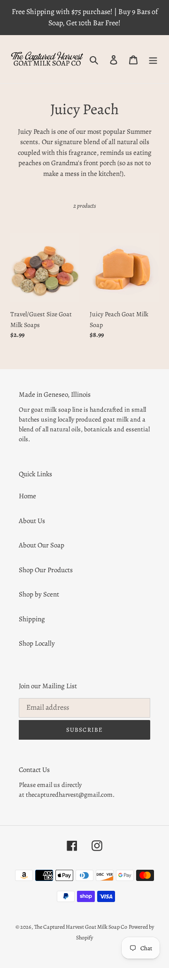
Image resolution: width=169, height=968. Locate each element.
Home (27, 496)
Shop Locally (37, 643)
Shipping (32, 619)
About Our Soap (41, 545)
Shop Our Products (46, 570)
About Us (32, 520)
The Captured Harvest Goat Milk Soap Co (80, 927)
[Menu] (153, 59)
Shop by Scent (39, 594)
